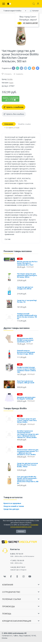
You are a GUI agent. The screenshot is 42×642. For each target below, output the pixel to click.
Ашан (11, 82)
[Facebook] (11, 576)
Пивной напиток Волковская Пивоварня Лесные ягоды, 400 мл (26, 352)
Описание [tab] (8, 124)
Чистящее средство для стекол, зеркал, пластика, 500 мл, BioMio (27, 420)
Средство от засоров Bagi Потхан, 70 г (27, 301)
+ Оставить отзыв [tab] (11, 127)
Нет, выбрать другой (30, 23)
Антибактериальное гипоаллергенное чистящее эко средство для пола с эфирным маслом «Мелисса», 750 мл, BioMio (27, 434)
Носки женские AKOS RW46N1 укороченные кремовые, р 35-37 (25, 340)
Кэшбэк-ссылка (24, 124)
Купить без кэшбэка (15, 114)
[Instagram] (23, 576)
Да (19, 23)
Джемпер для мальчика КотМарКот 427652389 (26, 398)
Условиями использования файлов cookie (24, 526)
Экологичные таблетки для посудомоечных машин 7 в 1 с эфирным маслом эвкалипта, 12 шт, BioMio (27, 452)
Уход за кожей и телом (14, 506)
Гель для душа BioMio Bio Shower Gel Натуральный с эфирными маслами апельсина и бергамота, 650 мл (27, 480)
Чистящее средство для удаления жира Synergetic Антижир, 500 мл (27, 275)
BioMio (10, 79)
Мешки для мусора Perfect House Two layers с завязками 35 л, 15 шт (27, 263)
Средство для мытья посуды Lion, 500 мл (25, 288)
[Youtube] (30, 576)
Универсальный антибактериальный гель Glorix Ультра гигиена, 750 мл (27, 316)
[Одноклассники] (17, 576)
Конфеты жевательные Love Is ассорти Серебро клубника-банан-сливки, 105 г (26, 369)
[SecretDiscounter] (9, 4)
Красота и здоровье (12, 503)
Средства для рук (11, 509)
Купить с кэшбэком (14, 107)
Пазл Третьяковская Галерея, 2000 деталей (25, 382)
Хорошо (21, 531)
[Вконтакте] (5, 576)
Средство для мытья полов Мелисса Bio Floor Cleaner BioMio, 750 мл (27, 465)
